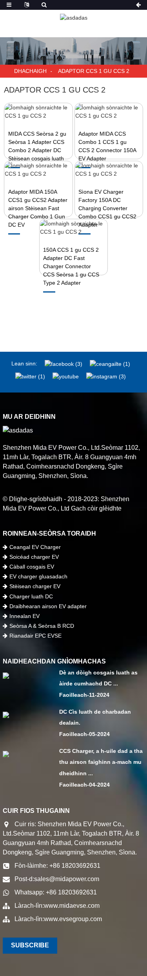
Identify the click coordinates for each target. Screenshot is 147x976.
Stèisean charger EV (34, 586)
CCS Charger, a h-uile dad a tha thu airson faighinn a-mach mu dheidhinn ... (101, 762)
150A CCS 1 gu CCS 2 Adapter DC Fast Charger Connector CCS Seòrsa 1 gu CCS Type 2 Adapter (71, 266)
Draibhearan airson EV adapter (48, 606)
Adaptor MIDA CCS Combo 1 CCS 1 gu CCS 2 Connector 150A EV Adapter (107, 146)
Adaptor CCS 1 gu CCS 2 (93, 71)
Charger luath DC (31, 596)
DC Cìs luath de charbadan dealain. (95, 717)
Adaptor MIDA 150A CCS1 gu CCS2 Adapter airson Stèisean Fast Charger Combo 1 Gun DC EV (37, 208)
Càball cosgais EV (31, 566)
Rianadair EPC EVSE (35, 635)
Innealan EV (24, 616)
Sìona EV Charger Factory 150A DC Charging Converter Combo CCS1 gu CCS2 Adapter (107, 208)
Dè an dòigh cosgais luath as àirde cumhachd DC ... (98, 678)
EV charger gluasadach (38, 576)
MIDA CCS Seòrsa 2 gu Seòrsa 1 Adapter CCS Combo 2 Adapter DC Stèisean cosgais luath (37, 146)
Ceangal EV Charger (35, 547)
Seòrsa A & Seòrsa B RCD (41, 626)
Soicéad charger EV (34, 557)
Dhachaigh (30, 71)
